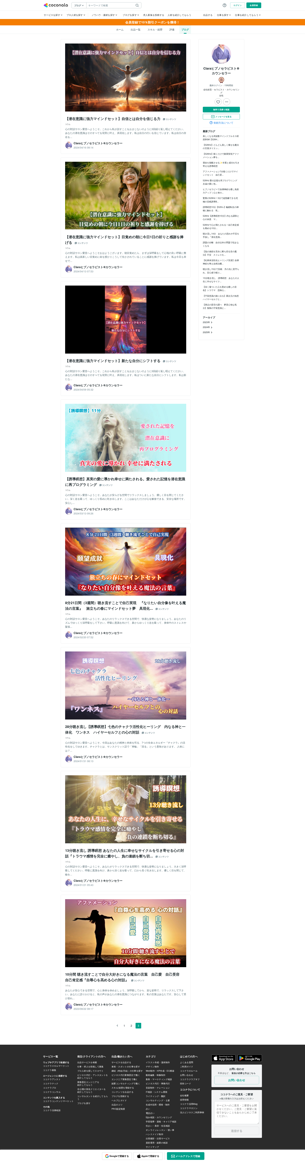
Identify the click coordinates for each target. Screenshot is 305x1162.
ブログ (185, 29)
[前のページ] (117, 1025)
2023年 (207, 322)
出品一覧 (135, 29)
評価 (171, 29)
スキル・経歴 (155, 29)
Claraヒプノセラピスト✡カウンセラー (221, 70)
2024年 (207, 327)
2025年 (207, 332)
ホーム (120, 29)
